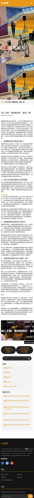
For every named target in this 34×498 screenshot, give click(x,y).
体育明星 (7, 377)
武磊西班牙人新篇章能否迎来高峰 (8, 350)
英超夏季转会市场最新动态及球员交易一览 (17, 420)
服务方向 (7, 381)
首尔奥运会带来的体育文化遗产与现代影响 (17, 396)
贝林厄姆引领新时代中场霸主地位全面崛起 (24, 350)
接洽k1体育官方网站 (11, 386)
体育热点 (7, 372)
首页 (2, 102)
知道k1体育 (8, 368)
